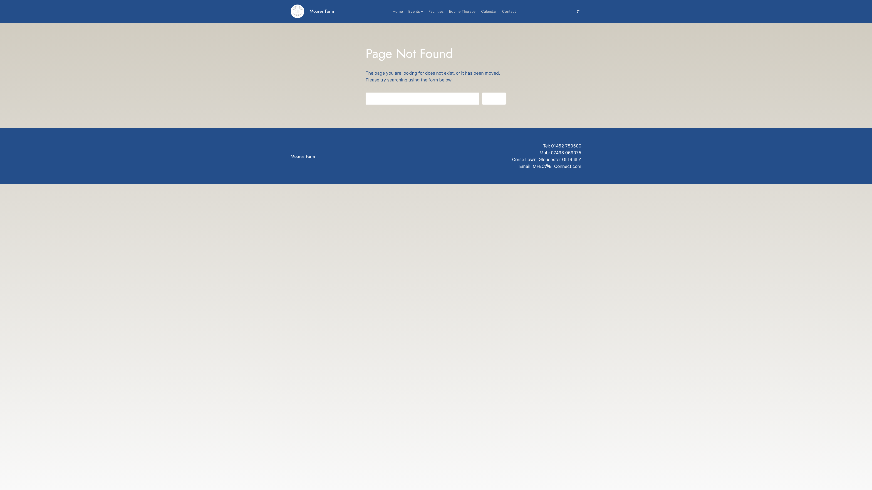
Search (494, 98)
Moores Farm (322, 11)
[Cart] (578, 11)
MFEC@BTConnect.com (557, 166)
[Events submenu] (422, 11)
